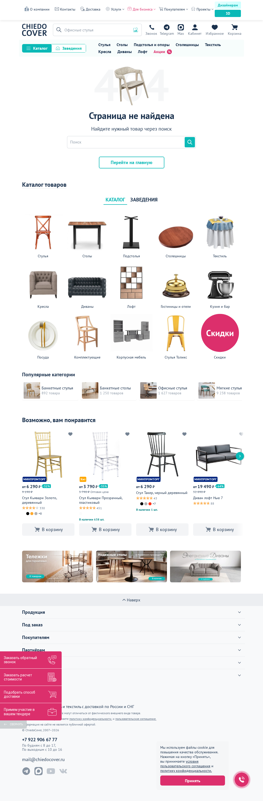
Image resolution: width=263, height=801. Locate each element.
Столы (122, 44)
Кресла (104, 51)
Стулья (104, 44)
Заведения (72, 48)
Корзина (234, 33)
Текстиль (213, 44)
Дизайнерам (228, 5)
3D (228, 13)
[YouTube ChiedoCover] (51, 771)
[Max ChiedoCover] (38, 771)
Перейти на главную (131, 162)
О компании (40, 9)
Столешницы (187, 44)
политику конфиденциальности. (186, 770)
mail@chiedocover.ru (43, 759)
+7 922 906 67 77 (151, 33)
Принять (192, 780)
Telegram (167, 33)
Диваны (124, 51)
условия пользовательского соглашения (185, 763)
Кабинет (195, 33)
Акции (159, 51)
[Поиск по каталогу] (190, 142)
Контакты (67, 9)
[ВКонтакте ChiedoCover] (63, 771)
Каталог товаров (44, 185)
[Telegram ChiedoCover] (26, 771)
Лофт (142, 51)
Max (180, 33)
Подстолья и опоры (152, 44)
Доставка (93, 9)
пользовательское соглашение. (135, 719)
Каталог (40, 48)
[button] (58, 30)
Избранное (215, 33)
